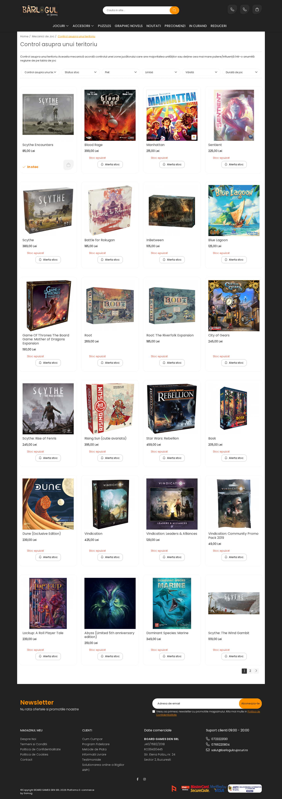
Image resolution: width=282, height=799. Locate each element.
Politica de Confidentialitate (40, 749)
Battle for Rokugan (99, 240)
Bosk (212, 438)
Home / (25, 36)
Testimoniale (91, 760)
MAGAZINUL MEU (31, 730)
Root (88, 335)
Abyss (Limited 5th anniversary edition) (109, 635)
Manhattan (155, 145)
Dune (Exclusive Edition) (42, 534)
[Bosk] (233, 408)
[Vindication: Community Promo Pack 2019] (233, 504)
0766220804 (220, 745)
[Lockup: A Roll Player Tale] (48, 603)
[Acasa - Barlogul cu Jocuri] (46, 10)
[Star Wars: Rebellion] (172, 408)
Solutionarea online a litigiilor (103, 765)
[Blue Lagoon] (233, 210)
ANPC (86, 770)
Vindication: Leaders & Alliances (171, 534)
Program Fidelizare (96, 744)
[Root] (110, 305)
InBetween (155, 240)
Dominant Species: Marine (167, 633)
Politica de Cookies (34, 754)
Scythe (28, 240)
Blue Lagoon (218, 240)
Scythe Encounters (38, 145)
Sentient (215, 145)
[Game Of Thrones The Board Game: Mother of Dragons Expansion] (48, 305)
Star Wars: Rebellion (162, 438)
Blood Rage (93, 145)
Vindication (93, 534)
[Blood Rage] (110, 115)
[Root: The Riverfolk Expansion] (172, 305)
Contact (26, 760)
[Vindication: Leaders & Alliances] (172, 504)
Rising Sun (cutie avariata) (105, 438)
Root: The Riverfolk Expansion (170, 335)
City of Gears (219, 335)
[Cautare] (174, 10)
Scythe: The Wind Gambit (228, 633)
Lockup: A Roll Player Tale (43, 633)
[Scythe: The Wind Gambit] (233, 603)
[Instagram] (144, 779)
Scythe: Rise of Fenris (39, 438)
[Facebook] (137, 779)
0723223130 (219, 739)
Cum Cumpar (92, 739)
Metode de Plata (94, 749)
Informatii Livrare (94, 754)
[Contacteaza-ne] (232, 9)
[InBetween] (172, 210)
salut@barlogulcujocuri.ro (229, 750)
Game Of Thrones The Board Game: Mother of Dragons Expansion (46, 339)
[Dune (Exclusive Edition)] (48, 504)
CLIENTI (87, 730)
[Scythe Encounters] (48, 115)
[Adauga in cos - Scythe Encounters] (68, 165)
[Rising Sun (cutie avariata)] (110, 408)
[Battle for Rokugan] (110, 210)
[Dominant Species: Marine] (172, 603)
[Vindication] (110, 504)
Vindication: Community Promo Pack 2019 (233, 535)
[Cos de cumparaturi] (257, 9)
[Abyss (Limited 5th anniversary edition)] (110, 603)
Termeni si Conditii (33, 744)
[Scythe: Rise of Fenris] (48, 408)
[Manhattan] (172, 115)
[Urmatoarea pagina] (256, 671)
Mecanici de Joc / (44, 36)
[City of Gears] (233, 305)
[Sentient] (233, 115)
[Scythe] (48, 210)
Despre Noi (28, 739)
